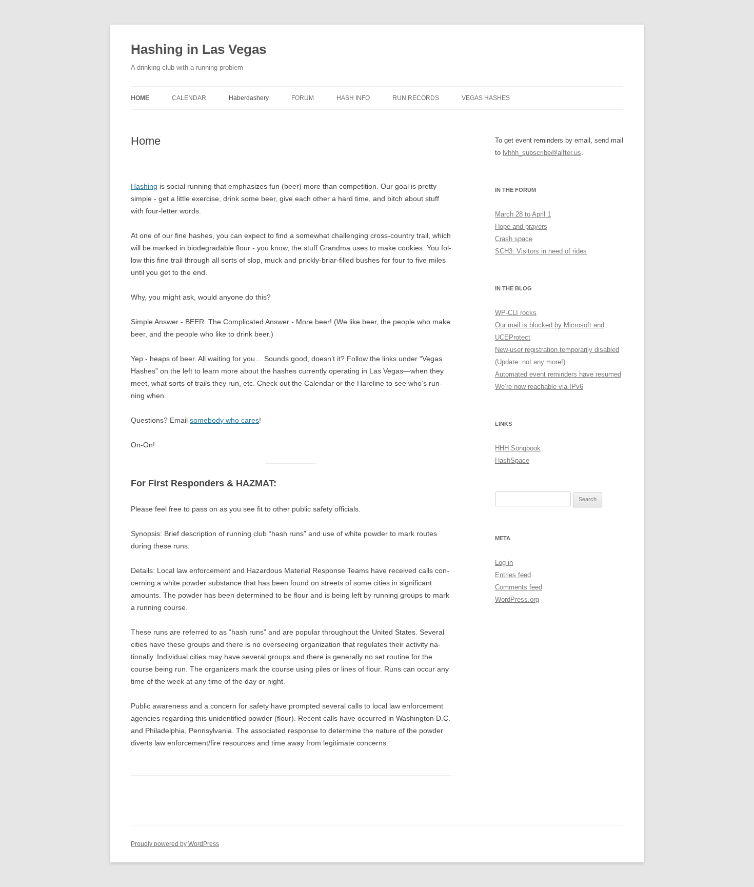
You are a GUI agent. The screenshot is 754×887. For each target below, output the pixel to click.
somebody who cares (224, 420)
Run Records (415, 98)
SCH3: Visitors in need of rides (541, 251)
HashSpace (512, 460)
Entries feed (513, 575)
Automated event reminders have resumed (558, 374)
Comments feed (518, 587)
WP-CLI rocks (516, 313)
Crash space (513, 239)
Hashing (144, 186)
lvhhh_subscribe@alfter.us (542, 152)
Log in (504, 562)
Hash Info (353, 98)
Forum (302, 98)
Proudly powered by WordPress (175, 843)
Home (140, 98)
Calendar (189, 98)
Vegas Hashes (486, 98)
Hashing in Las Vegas (198, 49)
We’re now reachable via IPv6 (539, 386)
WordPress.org (517, 599)
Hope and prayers (521, 226)
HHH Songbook (518, 448)
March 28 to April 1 (523, 214)
